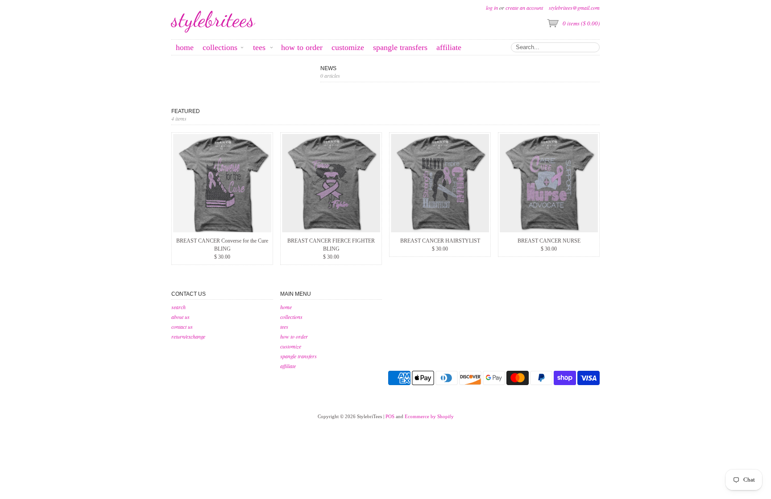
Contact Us (182, 326)
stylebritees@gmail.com (574, 7)
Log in (492, 7)
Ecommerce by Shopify (429, 416)
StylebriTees (213, 19)
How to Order (294, 336)
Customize (290, 346)
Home (286, 306)
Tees (284, 326)
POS (390, 416)
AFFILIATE (288, 365)
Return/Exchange (188, 336)
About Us (180, 316)
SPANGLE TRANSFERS (298, 356)
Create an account (524, 7)
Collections (291, 316)
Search (178, 306)
